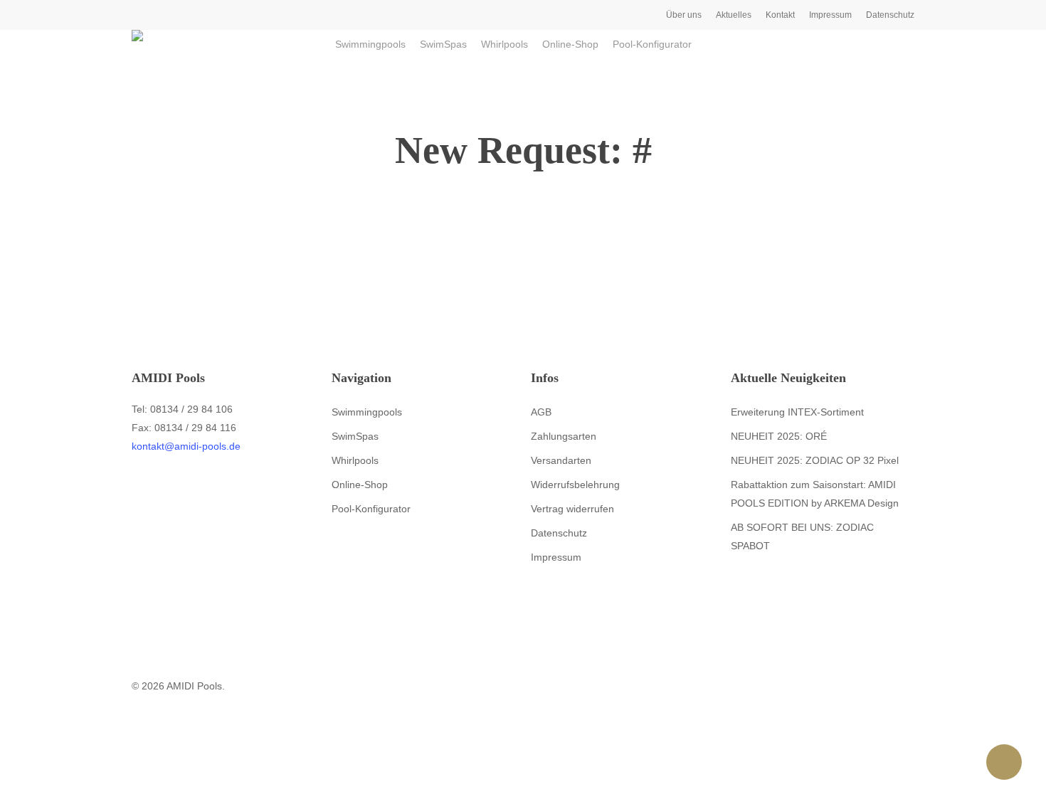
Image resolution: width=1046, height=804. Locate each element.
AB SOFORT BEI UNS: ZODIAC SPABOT (802, 536)
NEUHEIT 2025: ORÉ (779, 436)
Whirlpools (355, 460)
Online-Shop (360, 484)
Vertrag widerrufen (572, 508)
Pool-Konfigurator (371, 508)
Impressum (556, 557)
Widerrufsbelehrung (575, 484)
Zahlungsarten (563, 436)
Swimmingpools (367, 412)
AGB (541, 412)
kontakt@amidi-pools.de (186, 446)
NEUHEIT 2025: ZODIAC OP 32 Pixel (815, 460)
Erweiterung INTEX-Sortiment (797, 412)
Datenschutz (559, 533)
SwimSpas (355, 436)
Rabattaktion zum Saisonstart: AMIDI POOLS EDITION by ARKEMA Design (815, 494)
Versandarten (561, 460)
